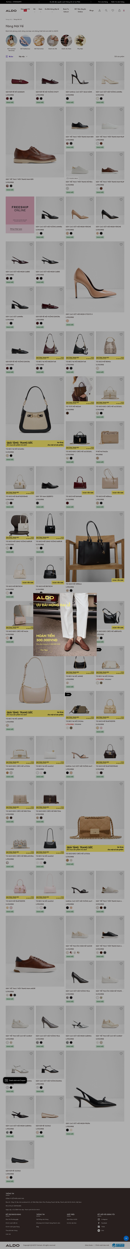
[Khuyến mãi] (65, 624)
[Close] (95, 595)
